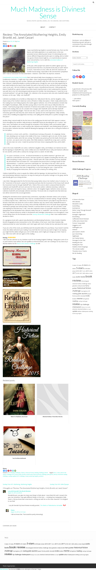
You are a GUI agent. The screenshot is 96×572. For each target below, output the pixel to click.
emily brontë (29, 474)
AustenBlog (75, 206)
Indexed (74, 229)
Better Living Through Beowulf (81, 210)
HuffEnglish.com (77, 227)
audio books (80, 277)
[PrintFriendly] (13, 46)
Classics (23, 472)
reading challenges (82, 301)
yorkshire (41, 476)
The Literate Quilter (78, 249)
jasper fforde (41, 551)
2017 (74, 273)
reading (75, 301)
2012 (84, 271)
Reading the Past (77, 245)
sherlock (74, 309)
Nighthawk (75, 236)
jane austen (82, 293)
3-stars (74, 265)
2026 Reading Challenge (82, 177)
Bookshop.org (76, 42)
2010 (77, 271)
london (74, 299)
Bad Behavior (4, 569)
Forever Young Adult (78, 223)
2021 (81, 273)
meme (80, 298)
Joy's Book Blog (77, 234)
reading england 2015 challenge (16, 476)
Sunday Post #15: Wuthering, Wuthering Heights (17, 484)
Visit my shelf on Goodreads (80, 156)
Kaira (13, 566)
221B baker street (39, 544)
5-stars (58, 472)
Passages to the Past (78, 240)
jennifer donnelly (80, 296)
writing (91, 311)
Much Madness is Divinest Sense (48, 12)
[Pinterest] (8, 46)
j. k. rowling (24, 551)
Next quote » (76, 100)
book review (18, 474)
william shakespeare (83, 311)
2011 (81, 271)
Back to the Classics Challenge (26, 243)
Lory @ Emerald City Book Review (19, 491)
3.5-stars (79, 265)
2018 (77, 273)
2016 (91, 271)
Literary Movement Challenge (41, 214)
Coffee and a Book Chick (79, 221)
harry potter (69, 548)
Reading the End (77, 242)
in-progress (84, 291)
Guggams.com (76, 225)
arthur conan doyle (79, 544)
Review (46, 472)
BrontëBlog (75, 217)
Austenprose (76, 208)
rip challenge (84, 304)
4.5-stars (23, 544)
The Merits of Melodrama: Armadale (51, 505)
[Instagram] (11, 46)
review (26, 476)
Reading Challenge (39, 472)
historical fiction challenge (39, 474)
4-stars (85, 265)
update (74, 311)
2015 (54, 472)
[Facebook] (6, 46)
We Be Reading (77, 253)
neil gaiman (86, 299)
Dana (18, 41)
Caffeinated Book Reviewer (80, 219)
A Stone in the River (78, 199)
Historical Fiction (29, 472)
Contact (52, 27)
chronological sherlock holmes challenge (37, 548)
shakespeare (76, 307)
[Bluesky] (4, 46)
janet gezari (50, 474)
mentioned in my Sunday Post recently (15, 77)
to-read (89, 309)
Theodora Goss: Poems (79, 251)
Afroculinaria (76, 201)
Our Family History (78, 238)
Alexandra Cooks (77, 204)
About (42, 27)
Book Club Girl (76, 212)
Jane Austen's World (78, 232)
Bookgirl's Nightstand (78, 214)
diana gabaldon (53, 548)
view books (90, 188)
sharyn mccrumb (86, 307)
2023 (83, 273)
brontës (24, 474)
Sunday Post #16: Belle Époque (59, 484)
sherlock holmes (82, 309)
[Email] (15, 46)
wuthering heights (33, 476)
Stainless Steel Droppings (80, 247)
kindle (87, 296)
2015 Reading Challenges (14, 472)
